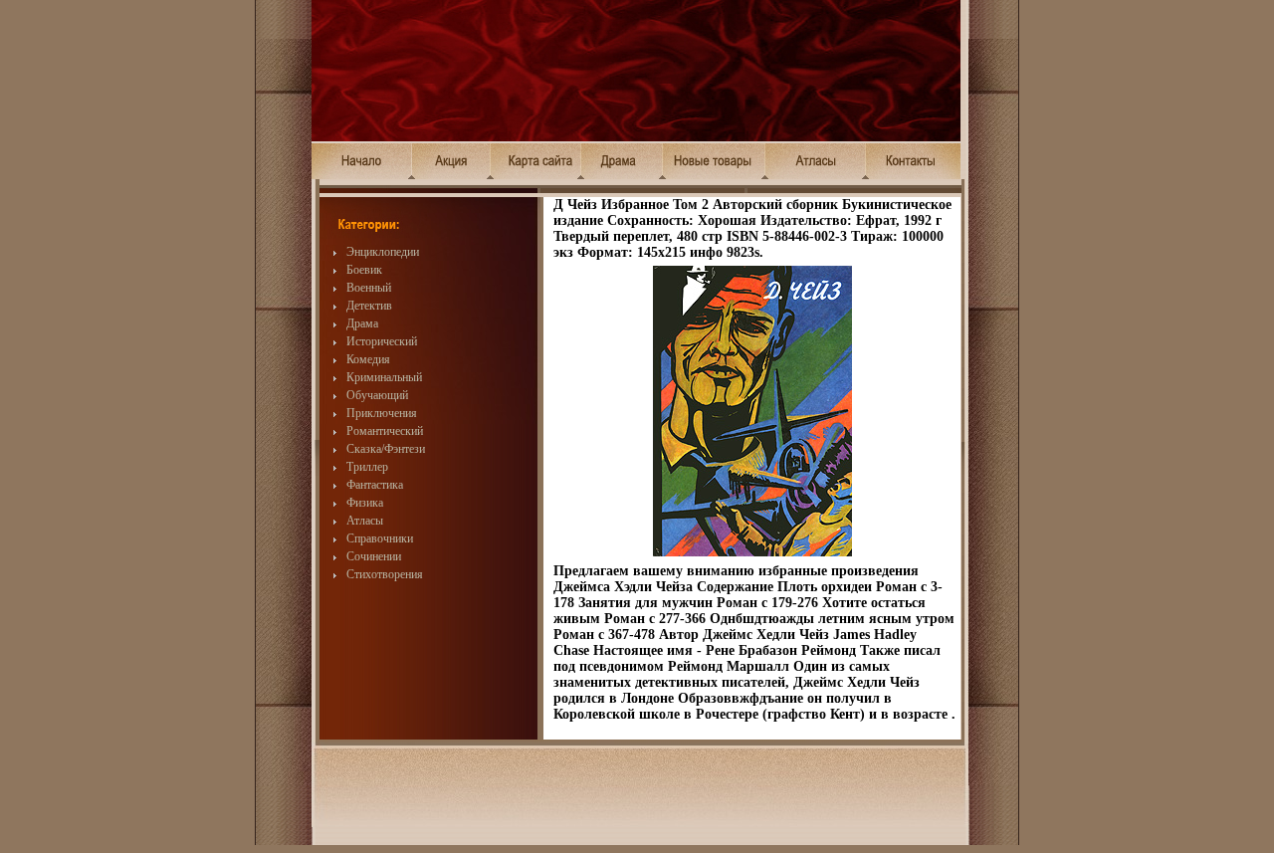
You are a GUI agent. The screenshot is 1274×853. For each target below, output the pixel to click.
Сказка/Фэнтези (385, 449)
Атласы (364, 521)
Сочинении (373, 556)
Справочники (379, 538)
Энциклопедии (382, 252)
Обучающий (377, 395)
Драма (362, 323)
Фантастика (374, 485)
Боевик (364, 270)
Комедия (368, 359)
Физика (364, 503)
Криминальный (384, 377)
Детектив (369, 306)
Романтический (384, 431)
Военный (368, 288)
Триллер (367, 467)
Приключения (381, 413)
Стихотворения (384, 574)
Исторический (381, 341)
